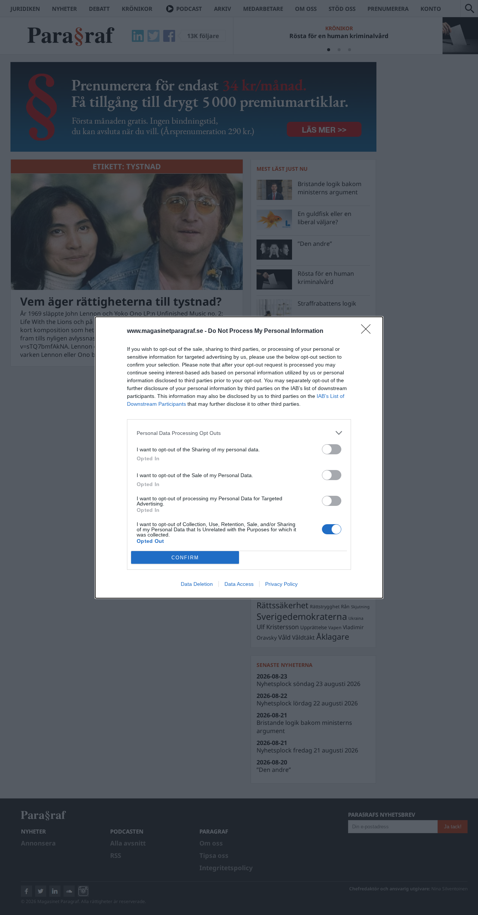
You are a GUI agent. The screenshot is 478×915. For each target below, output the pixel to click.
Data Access (239, 584)
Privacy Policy (281, 584)
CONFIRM (185, 557)
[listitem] (239, 433)
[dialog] (239, 457)
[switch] (331, 449)
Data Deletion (197, 584)
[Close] (368, 331)
